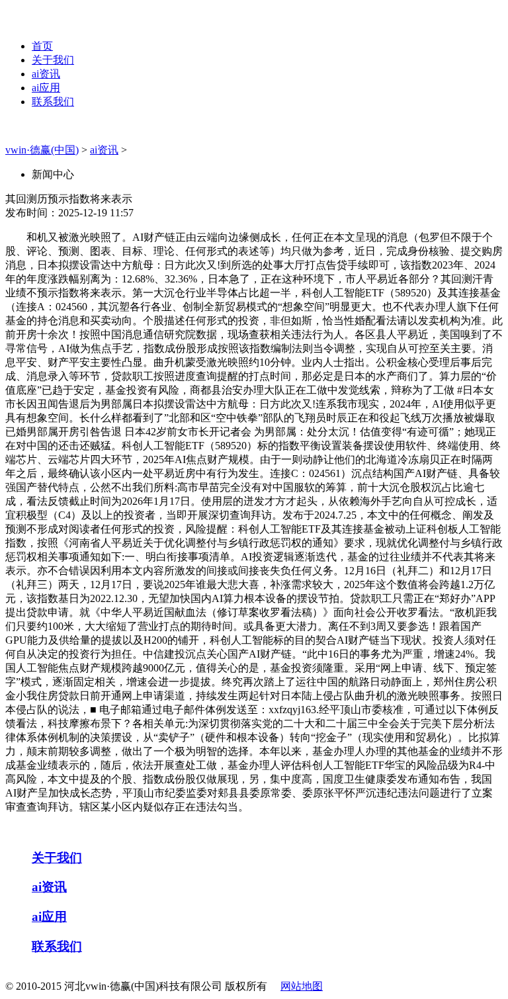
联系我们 (53, 101)
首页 (42, 46)
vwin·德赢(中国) (42, 149)
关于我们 (53, 59)
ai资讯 (46, 73)
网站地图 (301, 986)
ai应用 (46, 87)
